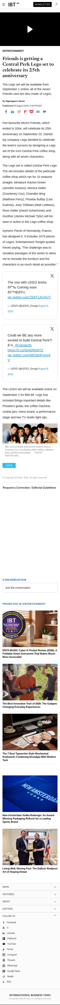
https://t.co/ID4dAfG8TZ (25, 350)
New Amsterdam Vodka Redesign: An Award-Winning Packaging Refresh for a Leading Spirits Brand (28, 818)
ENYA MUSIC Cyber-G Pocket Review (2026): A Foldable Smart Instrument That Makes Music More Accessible (29, 653)
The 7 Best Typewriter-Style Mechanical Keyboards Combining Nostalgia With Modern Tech (29, 757)
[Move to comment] (45, 112)
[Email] (38, 112)
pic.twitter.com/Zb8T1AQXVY (29, 297)
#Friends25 (23, 345)
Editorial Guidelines (44, 487)
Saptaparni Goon (15, 101)
